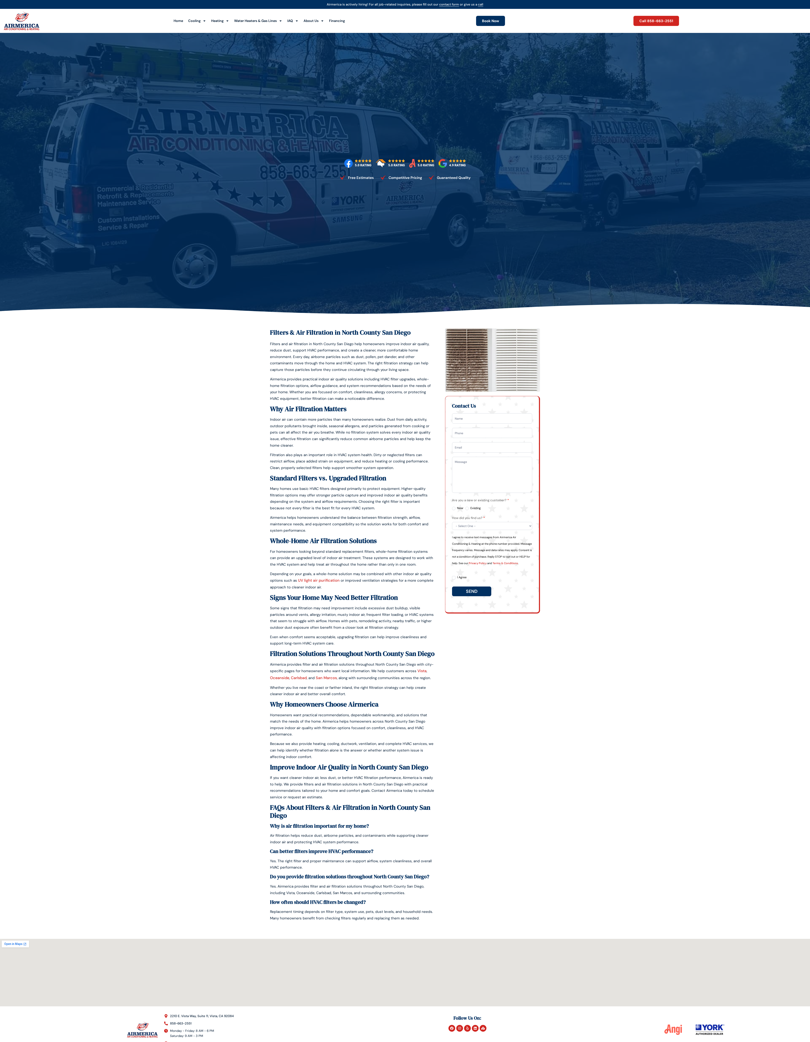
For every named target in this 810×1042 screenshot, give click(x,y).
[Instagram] (459, 1028)
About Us (311, 21)
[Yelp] (467, 1028)
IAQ (290, 21)
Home (178, 21)
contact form (449, 4)
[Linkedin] (475, 1028)
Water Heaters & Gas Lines (255, 21)
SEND (472, 591)
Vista (422, 670)
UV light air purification (319, 580)
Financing (337, 21)
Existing (475, 508)
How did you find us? (468, 518)
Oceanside (279, 677)
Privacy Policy (478, 563)
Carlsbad (299, 677)
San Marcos (326, 677)
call (480, 4)
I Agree (461, 577)
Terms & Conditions (505, 563)
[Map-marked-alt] (483, 1028)
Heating (217, 21)
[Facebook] (451, 1028)
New (459, 508)
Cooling (194, 21)
